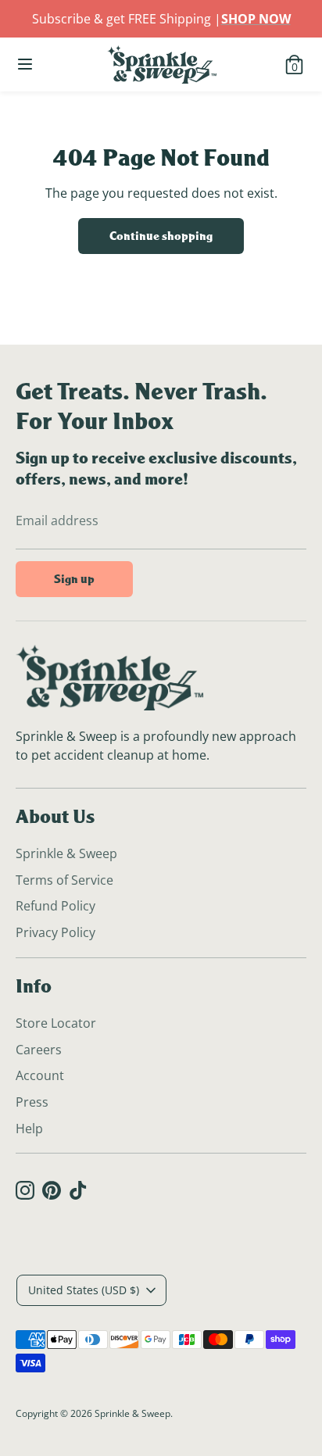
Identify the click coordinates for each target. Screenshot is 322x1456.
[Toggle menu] (27, 64)
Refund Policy (55, 905)
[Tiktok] (78, 1190)
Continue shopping (161, 235)
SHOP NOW (256, 18)
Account (40, 1075)
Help (29, 1128)
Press (32, 1102)
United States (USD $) (83, 1289)
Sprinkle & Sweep (66, 853)
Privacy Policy (55, 932)
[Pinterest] (51, 1190)
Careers (39, 1049)
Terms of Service (64, 880)
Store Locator (56, 1023)
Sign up (74, 578)
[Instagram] (25, 1190)
